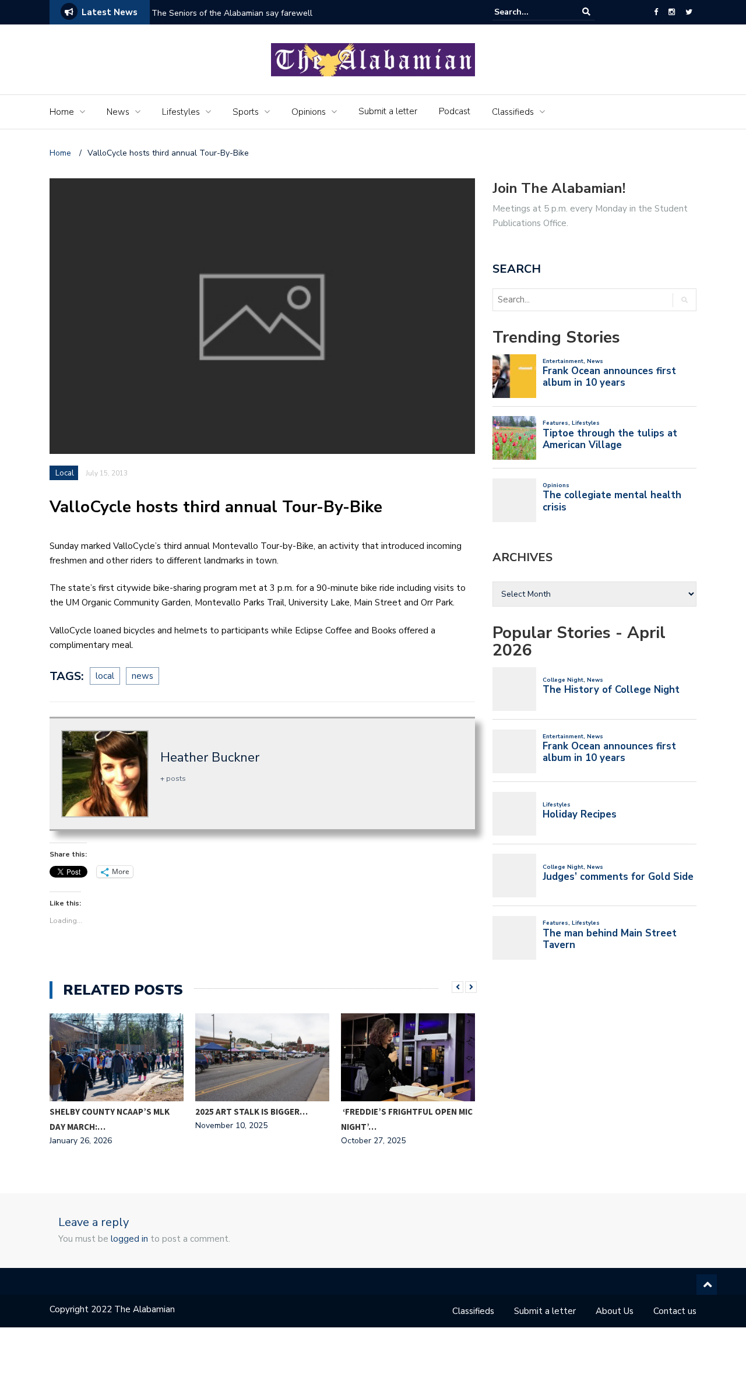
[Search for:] (529, 12)
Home (62, 112)
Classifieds (513, 112)
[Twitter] (688, 12)
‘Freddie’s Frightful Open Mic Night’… (407, 1119)
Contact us (674, 1311)
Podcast (454, 111)
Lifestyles (181, 112)
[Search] (586, 12)
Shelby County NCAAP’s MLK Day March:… (110, 1119)
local (105, 676)
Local (64, 473)
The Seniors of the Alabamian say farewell (233, 13)
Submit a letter (387, 111)
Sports (246, 112)
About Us (615, 1311)
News (118, 112)
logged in (129, 1239)
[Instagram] (671, 12)
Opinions (308, 112)
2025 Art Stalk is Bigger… (251, 1111)
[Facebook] (656, 12)
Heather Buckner (209, 757)
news (142, 676)
